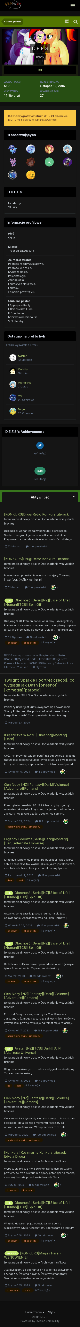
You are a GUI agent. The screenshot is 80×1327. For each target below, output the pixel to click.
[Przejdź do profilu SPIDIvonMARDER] (30, 174)
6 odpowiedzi (40, 1184)
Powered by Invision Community (40, 1320)
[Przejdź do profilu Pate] (49, 149)
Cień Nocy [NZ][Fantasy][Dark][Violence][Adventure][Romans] (36, 787)
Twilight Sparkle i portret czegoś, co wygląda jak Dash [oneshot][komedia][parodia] (39, 685)
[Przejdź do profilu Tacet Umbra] (67, 161)
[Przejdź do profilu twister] (12, 357)
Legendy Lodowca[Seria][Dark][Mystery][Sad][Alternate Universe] (36, 841)
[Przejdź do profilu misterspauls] (12, 161)
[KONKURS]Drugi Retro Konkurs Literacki (36, 514)
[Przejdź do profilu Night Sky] (12, 174)
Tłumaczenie (33, 1312)
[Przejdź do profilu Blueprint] (12, 149)
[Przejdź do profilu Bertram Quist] (30, 149)
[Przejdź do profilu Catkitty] (12, 371)
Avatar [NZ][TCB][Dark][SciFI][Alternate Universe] (33, 1050)
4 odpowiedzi (47, 771)
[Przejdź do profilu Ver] (12, 397)
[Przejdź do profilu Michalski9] (67, 149)
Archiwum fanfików (53, 1161)
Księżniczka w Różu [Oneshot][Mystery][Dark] (35, 737)
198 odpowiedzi (48, 821)
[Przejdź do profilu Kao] (49, 161)
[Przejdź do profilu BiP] (30, 161)
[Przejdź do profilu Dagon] (12, 411)
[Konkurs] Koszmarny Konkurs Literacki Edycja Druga (35, 1154)
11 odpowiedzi (38, 546)
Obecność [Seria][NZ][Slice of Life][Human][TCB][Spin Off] (37, 602)
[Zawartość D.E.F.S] (40, 70)
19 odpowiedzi (38, 637)
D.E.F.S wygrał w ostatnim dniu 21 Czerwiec (37, 116)
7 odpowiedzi (47, 1080)
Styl (51, 1312)
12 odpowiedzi (50, 875)
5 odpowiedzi (46, 1285)
